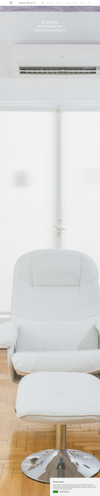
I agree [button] (55, 491)
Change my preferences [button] (64, 491)
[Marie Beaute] (22, 3)
